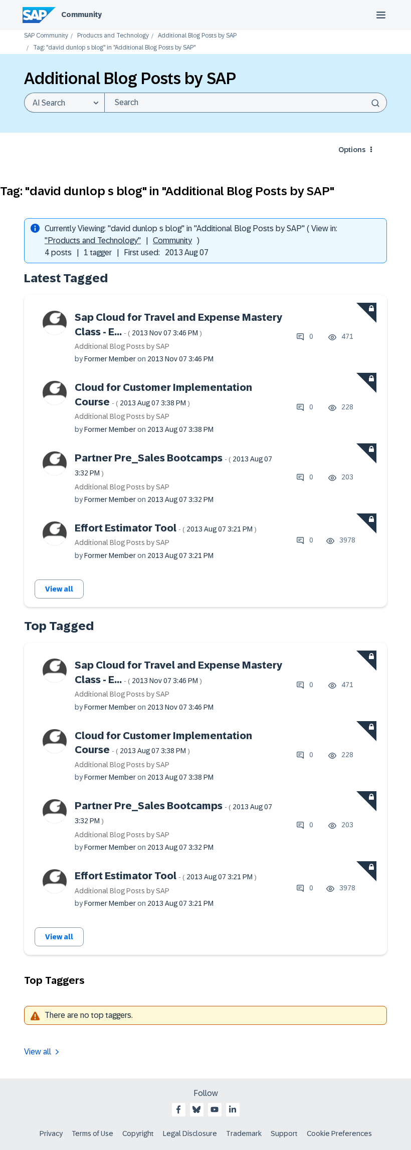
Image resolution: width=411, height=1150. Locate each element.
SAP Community (46, 36)
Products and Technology (113, 36)
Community (81, 15)
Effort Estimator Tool (166, 527)
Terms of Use (92, 1133)
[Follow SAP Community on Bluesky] (196, 1109)
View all (59, 589)
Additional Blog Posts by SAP (197, 36)
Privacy (51, 1133)
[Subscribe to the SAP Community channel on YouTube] (215, 1109)
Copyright (138, 1133)
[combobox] (245, 103)
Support (284, 1133)
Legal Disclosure (190, 1133)
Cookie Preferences (339, 1133)
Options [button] (351, 150)
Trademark (244, 1133)
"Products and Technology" (93, 240)
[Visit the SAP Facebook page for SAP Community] (178, 1109)
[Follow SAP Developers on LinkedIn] (233, 1109)
